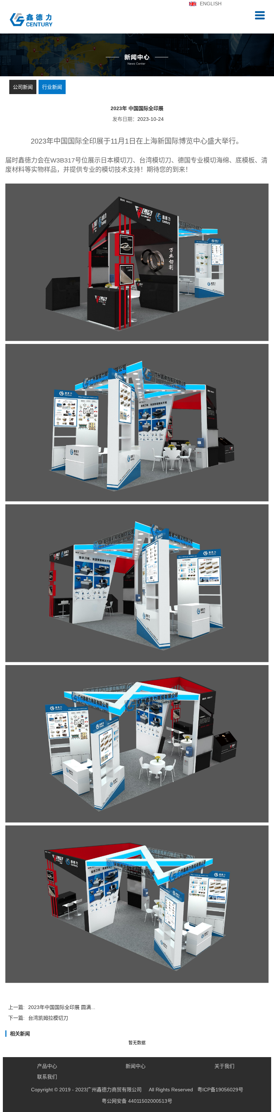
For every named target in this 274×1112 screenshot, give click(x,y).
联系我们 (47, 1077)
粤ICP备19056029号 (137, 1089)
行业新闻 (52, 87)
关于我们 (224, 1066)
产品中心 (47, 1066)
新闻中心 (136, 1066)
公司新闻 (23, 87)
